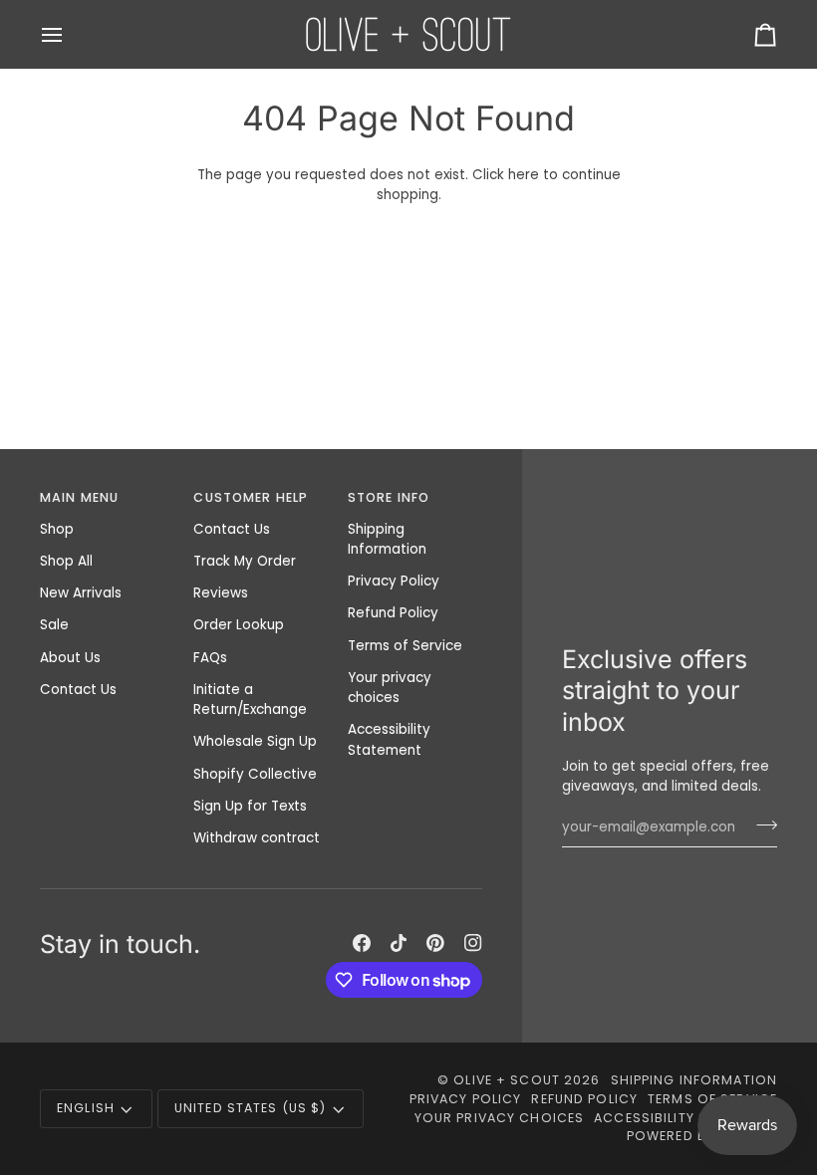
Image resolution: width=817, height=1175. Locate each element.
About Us (70, 657)
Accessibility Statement (389, 739)
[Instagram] (473, 943)
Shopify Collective (255, 774)
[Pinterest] (435, 943)
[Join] (760, 824)
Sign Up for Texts (250, 806)
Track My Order (244, 561)
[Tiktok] (399, 943)
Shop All (66, 561)
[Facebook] (362, 943)
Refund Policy (393, 612)
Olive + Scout (506, 1079)
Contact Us (78, 689)
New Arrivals (81, 593)
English (86, 1107)
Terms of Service (405, 645)
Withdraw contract (256, 837)
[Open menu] (70, 34)
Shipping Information (387, 539)
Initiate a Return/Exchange (250, 699)
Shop (57, 529)
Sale (54, 624)
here (523, 174)
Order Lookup (238, 624)
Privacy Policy (393, 581)
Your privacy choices (389, 687)
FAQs (210, 657)
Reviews (220, 593)
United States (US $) (250, 1107)
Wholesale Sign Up (255, 741)
